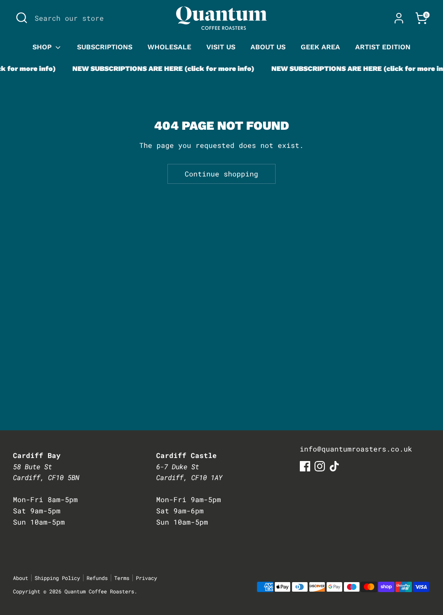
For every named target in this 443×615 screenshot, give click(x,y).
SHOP (43, 47)
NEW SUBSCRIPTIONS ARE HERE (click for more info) (158, 68)
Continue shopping (221, 173)
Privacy (146, 577)
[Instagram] (320, 466)
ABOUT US (268, 47)
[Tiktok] (334, 466)
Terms (121, 577)
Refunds (97, 577)
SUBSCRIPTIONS (104, 47)
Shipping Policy (57, 577)
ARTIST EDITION (383, 47)
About (20, 577)
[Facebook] (305, 466)
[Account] (399, 18)
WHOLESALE (169, 47)
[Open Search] (21, 17)
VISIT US (220, 47)
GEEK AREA (320, 47)
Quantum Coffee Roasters (99, 591)
